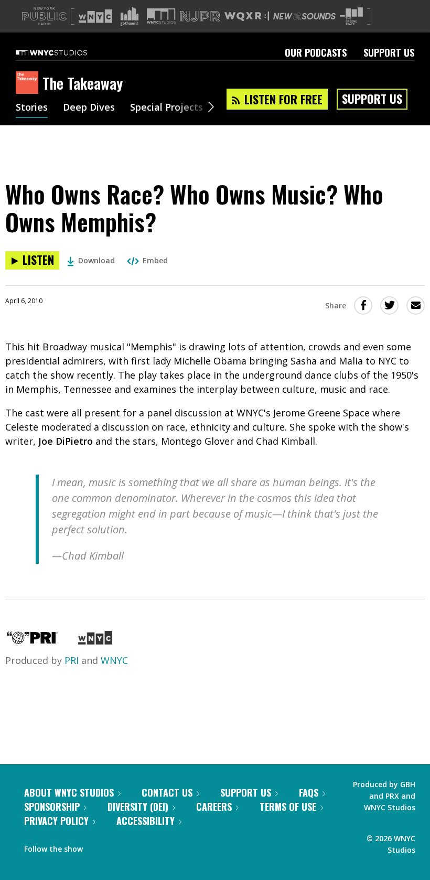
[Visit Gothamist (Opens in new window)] (129, 16)
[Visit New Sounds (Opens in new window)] (304, 16)
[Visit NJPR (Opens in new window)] (200, 16)
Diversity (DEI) (138, 806)
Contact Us (167, 792)
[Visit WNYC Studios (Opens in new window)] (161, 16)
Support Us (388, 52)
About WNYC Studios (69, 792)
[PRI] (32, 641)
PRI (71, 660)
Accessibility (145, 821)
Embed (155, 260)
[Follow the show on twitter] (118, 846)
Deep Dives (89, 108)
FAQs (308, 792)
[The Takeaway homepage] (29, 83)
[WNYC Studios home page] (64, 52)
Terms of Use (288, 806)
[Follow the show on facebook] (98, 846)
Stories (32, 108)
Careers (214, 806)
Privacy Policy (56, 821)
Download (96, 260)
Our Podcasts (316, 52)
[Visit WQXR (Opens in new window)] (246, 17)
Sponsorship (52, 806)
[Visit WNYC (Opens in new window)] (95, 16)
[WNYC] (95, 641)
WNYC (114, 660)
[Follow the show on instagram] (138, 846)
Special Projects (166, 108)
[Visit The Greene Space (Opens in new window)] (351, 16)
